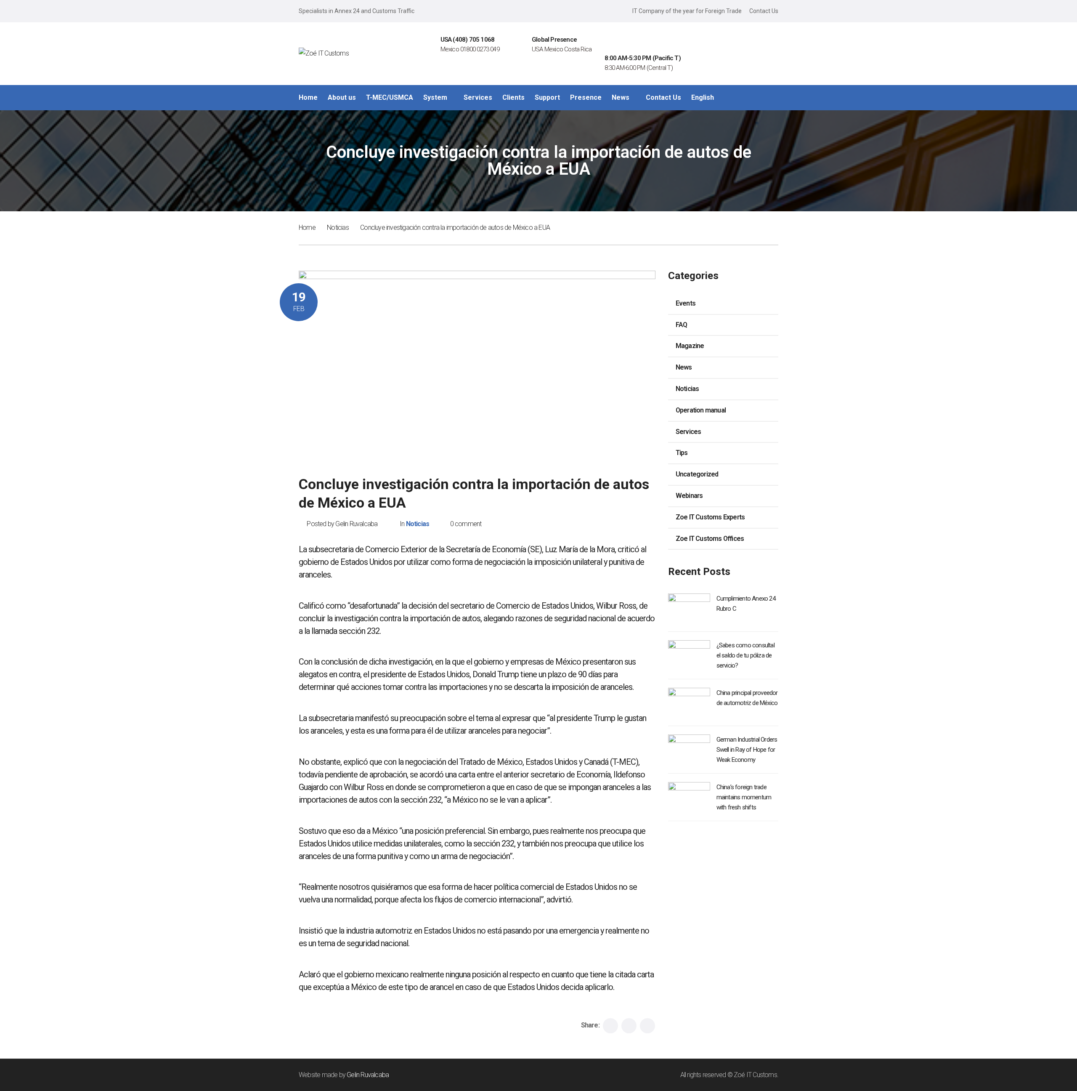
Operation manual (701, 410)
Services (688, 432)
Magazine (690, 346)
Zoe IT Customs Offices (710, 539)
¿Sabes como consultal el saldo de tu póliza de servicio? (745, 655)
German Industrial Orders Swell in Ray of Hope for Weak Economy (746, 750)
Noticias (338, 228)
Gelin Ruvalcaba (368, 1075)
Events (685, 303)
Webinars (689, 496)
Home (307, 228)
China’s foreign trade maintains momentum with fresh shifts (744, 797)
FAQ (681, 325)
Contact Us (763, 11)
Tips (682, 453)
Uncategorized (697, 474)
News (684, 367)
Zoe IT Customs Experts (710, 517)
